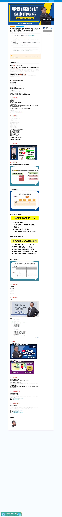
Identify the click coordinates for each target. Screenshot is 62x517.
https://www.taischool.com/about (18, 412)
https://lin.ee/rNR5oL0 (16, 399)
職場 (25, 45)
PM (27, 45)
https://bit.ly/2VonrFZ (16, 411)
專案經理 (14, 45)
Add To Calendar (31, 35)
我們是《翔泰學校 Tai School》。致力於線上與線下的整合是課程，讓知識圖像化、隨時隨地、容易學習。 (26, 43)
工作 (18, 45)
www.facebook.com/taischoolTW (18, 398)
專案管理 (21, 45)
